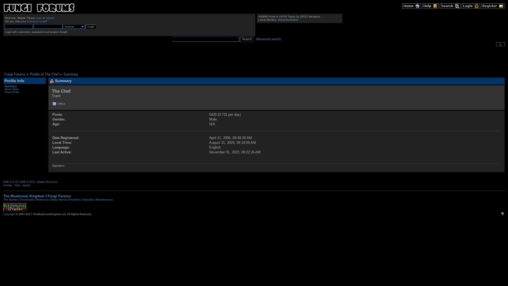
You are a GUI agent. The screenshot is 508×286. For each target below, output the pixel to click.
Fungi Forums (59, 196)
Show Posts (11, 92)
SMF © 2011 (27, 181)
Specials (88, 199)
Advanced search (268, 39)
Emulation (74, 199)
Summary (10, 86)
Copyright (9, 214)
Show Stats (11, 89)
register (50, 17)
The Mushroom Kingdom (23, 196)
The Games (10, 199)
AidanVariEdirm (288, 19)
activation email (36, 21)
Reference (42, 199)
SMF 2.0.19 (10, 181)
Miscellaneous (104, 199)
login (39, 17)
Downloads (27, 199)
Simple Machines (47, 181)
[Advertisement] (254, 59)
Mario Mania (58, 199)
